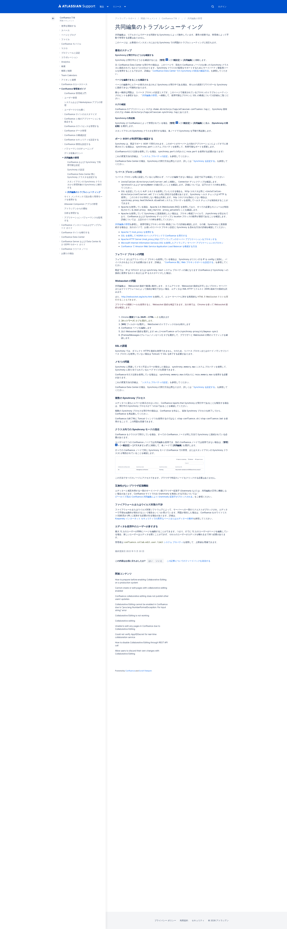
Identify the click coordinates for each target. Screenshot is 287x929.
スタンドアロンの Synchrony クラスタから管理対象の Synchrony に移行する (84, 184)
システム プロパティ (173, 542)
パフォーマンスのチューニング (78, 148)
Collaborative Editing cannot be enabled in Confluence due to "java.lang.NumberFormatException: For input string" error (141, 607)
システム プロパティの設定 (155, 156)
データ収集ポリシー (73, 153)
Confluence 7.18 (67, 17)
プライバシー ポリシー (165, 920)
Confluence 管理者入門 (75, 93)
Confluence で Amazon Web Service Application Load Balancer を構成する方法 (159, 246)
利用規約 (184, 920)
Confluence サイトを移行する (75, 232)
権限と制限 (66, 70)
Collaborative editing (125, 620)
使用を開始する (68, 26)
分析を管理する (71, 213)
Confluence (130, 671)
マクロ (64, 48)
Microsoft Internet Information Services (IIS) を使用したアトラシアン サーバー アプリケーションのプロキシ (172, 242)
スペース (65, 30)
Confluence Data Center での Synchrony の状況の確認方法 (181, 70)
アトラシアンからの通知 (75, 208)
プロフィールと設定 (70, 52)
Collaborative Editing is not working (132, 615)
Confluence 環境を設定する (77, 144)
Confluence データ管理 (75, 130)
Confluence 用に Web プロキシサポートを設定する (189, 262)
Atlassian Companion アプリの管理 (80, 204)
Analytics (65, 61)
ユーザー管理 (70, 97)
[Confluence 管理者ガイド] (182, 18)
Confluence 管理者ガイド (73, 88)
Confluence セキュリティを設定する (81, 139)
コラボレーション (69, 57)
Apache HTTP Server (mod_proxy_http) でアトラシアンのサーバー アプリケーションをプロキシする (169, 239)
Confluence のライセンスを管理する (81, 126)
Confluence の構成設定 (75, 135)
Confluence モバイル (71, 44)
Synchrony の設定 (75, 169)
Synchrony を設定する (204, 161)
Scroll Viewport (145, 671)
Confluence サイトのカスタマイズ (80, 114)
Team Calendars (69, 75)
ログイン (222, 6)
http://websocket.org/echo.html (136, 296)
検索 (212, 6)
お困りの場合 (67, 253)
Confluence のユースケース (74, 84)
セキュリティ (198, 920)
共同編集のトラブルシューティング (84, 192)
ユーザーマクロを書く (74, 109)
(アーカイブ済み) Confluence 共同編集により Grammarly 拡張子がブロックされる (154, 496)
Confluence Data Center (72, 237)
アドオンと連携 (68, 79)
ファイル (65, 39)
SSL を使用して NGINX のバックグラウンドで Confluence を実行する (154, 235)
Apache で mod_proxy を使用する (137, 232)
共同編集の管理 (71, 157)
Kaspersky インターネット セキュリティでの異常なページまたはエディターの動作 (154, 518)
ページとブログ (68, 35)
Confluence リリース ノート (74, 249)
